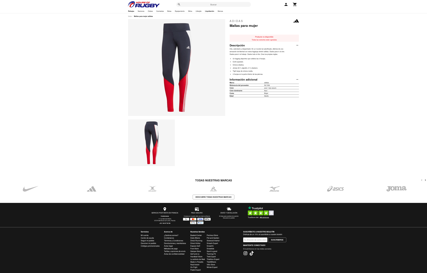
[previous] (421, 180)
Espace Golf (195, 246)
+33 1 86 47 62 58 (164, 223)
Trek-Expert (211, 256)
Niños (190, 11)
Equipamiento (180, 11)
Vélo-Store (211, 264)
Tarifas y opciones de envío (174, 251)
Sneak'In (210, 246)
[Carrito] (295, 4)
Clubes (150, 11)
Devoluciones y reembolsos (175, 243)
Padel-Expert (195, 270)
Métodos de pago (171, 248)
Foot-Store (194, 248)
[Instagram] (245, 253)
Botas (169, 11)
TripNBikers (211, 262)
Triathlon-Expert (213, 259)
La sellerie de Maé (197, 259)
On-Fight (193, 267)
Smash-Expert (212, 243)
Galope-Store (195, 251)
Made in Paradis (196, 262)
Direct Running (196, 240)
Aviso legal (168, 246)
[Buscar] (179, 4)
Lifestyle (198, 11)
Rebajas (131, 11)
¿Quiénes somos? (171, 235)
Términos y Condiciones (173, 240)
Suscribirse (277, 240)
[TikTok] (251, 253)
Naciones (141, 11)
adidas (236, 21)
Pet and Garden (213, 238)
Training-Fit (211, 254)
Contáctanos (165, 216)
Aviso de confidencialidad (174, 254)
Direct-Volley (195, 243)
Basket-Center (196, 235)
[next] (425, 180)
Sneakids (210, 248)
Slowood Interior (213, 240)
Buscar (213, 4)
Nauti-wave (194, 264)
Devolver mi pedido (148, 243)
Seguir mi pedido (147, 240)
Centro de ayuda (147, 238)
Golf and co (194, 254)
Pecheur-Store (212, 235)
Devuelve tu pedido (229, 218)
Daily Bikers (195, 238)
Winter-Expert (212, 267)
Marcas (220, 11)
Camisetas (160, 11)
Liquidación (209, 11)
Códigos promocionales (150, 246)
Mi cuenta (144, 235)
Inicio (130, 16)
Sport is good (212, 251)
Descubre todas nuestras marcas (213, 197)
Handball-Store (196, 256)
